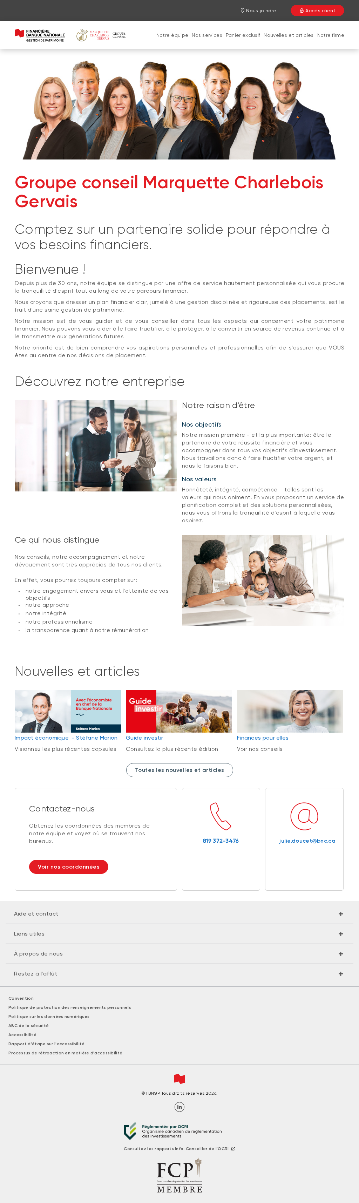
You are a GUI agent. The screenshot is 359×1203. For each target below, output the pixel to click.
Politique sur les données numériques (49, 1016)
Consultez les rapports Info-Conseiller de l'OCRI (176, 1148)
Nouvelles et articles (288, 35)
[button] (179, 914)
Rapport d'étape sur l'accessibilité (46, 1043)
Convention (21, 998)
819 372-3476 (221, 840)
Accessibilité (22, 1034)
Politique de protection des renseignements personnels (69, 1007)
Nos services (207, 35)
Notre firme (330, 35)
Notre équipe (172, 35)
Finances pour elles (263, 737)
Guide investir (144, 737)
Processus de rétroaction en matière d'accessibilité (65, 1053)
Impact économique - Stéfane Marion (66, 737)
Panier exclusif (243, 35)
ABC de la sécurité (28, 1025)
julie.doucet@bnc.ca (304, 840)
